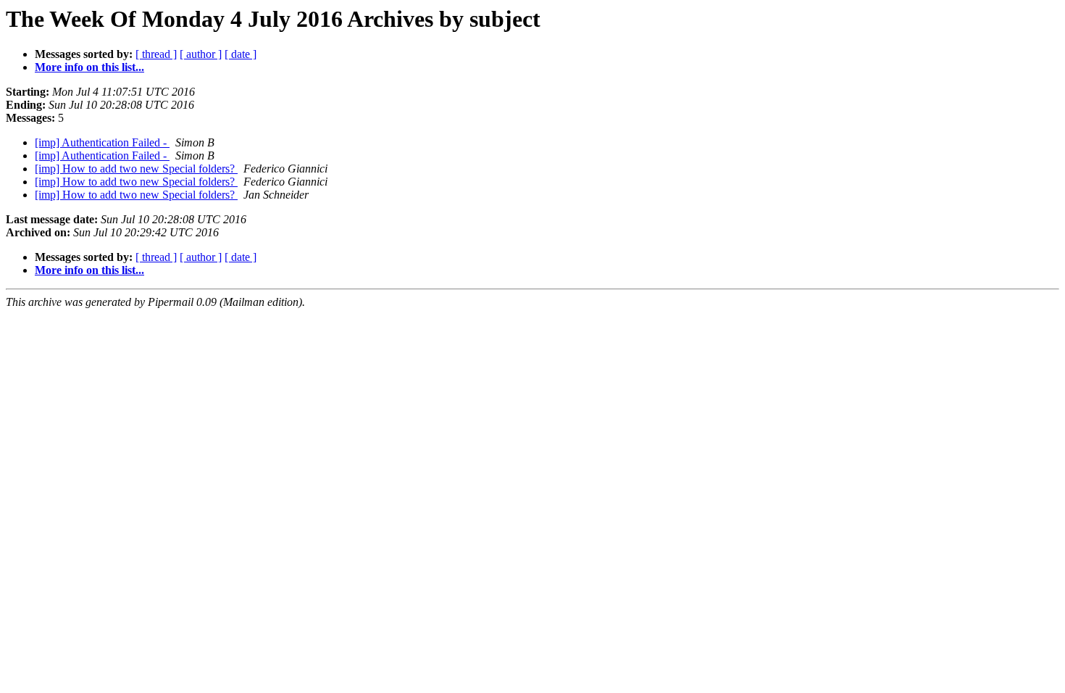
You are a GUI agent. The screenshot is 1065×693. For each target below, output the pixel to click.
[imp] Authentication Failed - (102, 142)
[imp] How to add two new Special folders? (136, 168)
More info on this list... (89, 67)
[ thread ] (156, 54)
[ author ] (201, 54)
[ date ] (240, 54)
